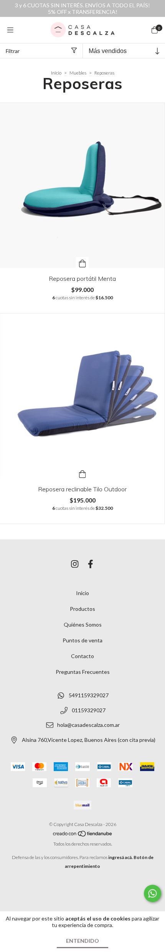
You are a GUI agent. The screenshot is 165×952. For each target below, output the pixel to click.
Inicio (56, 73)
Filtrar (13, 51)
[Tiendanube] (83, 835)
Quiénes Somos (83, 624)
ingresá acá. (120, 857)
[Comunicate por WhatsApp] (152, 893)
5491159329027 (89, 695)
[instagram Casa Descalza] (75, 564)
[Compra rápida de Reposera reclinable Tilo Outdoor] (82, 473)
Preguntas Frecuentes (83, 671)
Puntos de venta (82, 640)
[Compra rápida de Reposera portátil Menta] (82, 262)
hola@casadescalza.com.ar (88, 725)
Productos (82, 608)
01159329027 (89, 710)
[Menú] (10, 30)
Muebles (77, 73)
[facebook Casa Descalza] (90, 564)
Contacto (82, 656)
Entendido (82, 940)
